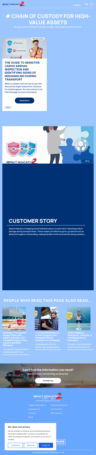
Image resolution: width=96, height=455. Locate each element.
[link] (86, 4)
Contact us (48, 380)
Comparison (34, 409)
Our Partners (57, 409)
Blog (31, 417)
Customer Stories (59, 405)
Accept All (46, 445)
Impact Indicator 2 (37, 405)
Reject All (31, 445)
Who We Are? (57, 413)
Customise (15, 445)
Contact (32, 413)
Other (8, 107)
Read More (25, 100)
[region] (30, 436)
